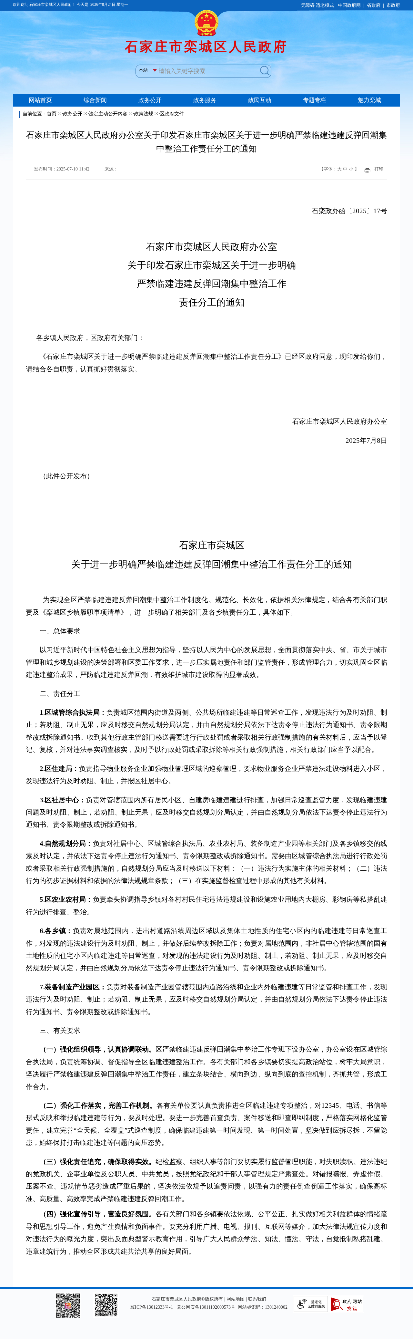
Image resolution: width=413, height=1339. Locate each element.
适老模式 (325, 5)
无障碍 (308, 5)
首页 (51, 113)
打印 (378, 169)
